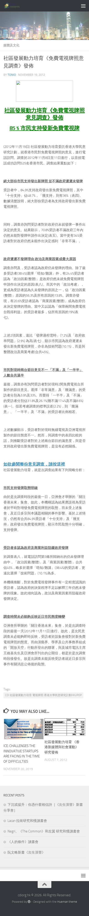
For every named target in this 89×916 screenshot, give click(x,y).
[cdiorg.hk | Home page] (15, 6)
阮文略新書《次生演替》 (26, 852)
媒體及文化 (11, 45)
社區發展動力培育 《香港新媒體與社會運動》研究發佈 (61, 747)
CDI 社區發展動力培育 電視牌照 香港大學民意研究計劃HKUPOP (43, 695)
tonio (12, 74)
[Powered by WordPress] (29, 901)
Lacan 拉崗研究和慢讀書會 (27, 821)
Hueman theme (67, 901)
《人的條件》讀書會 (23, 842)
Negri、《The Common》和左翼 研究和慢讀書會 (44, 831)
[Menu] (83, 5)
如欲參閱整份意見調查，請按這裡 (34, 464)
